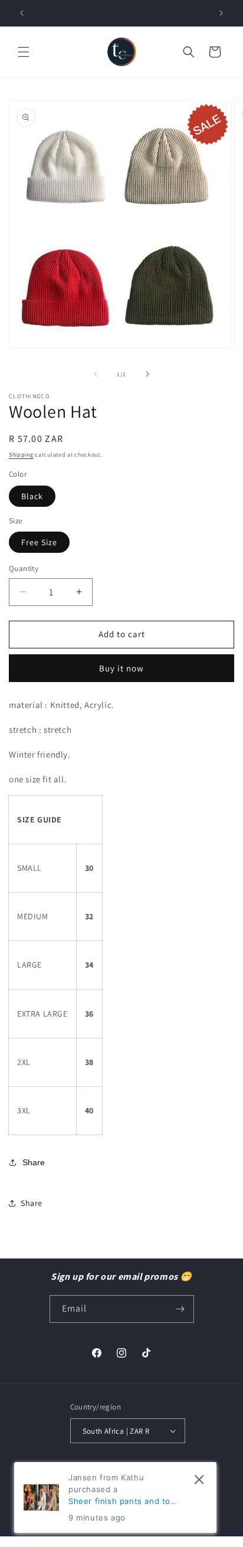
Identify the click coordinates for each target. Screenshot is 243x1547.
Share (33, 1162)
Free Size (39, 542)
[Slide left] (96, 374)
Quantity (23, 568)
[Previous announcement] (22, 13)
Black (32, 496)
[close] (199, 1479)
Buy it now (121, 668)
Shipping (21, 454)
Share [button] (31, 1203)
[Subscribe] (180, 1309)
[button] (24, 52)
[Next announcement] (221, 13)
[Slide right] (147, 374)
